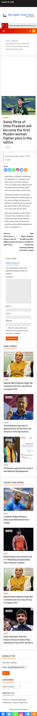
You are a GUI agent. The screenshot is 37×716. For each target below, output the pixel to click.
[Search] (30, 31)
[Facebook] (5, 170)
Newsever (13, 709)
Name (8, 306)
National (5, 117)
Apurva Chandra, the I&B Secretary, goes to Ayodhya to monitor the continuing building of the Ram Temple (26, 242)
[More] (25, 170)
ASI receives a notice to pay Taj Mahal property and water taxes (11, 239)
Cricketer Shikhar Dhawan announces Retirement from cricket (16, 519)
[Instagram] (17, 170)
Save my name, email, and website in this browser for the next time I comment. (17, 330)
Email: (4, 667)
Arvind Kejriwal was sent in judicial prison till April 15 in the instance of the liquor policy (17, 428)
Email (8, 313)
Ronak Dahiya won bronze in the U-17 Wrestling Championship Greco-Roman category (18, 559)
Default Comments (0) (12, 263)
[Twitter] (9, 170)
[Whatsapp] (13, 170)
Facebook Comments (12, 265)
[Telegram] (21, 170)
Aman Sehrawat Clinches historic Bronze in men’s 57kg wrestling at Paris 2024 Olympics (18, 639)
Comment (10, 277)
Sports (6, 513)
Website (9, 321)
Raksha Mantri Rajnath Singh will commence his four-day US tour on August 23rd (18, 386)
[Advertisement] (18, 76)
